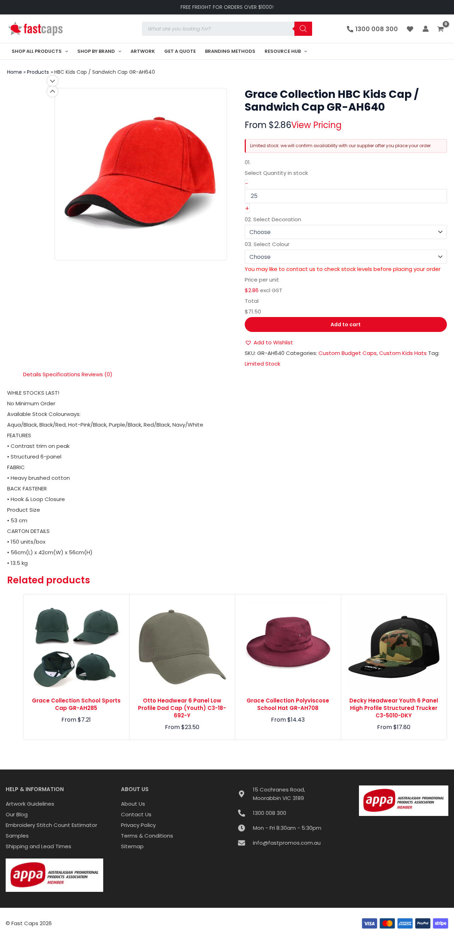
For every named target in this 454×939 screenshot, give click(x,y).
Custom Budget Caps (348, 353)
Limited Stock (262, 363)
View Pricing (316, 125)
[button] (65, 51)
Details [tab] (32, 374)
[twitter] (411, 29)
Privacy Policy (138, 825)
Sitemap (132, 846)
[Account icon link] (425, 29)
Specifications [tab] (61, 374)
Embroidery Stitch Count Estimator (51, 825)
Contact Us (136, 814)
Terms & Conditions (147, 835)
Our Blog (17, 814)
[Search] (303, 29)
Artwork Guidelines (30, 803)
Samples (17, 835)
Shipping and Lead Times (38, 846)
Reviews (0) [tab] (97, 374)
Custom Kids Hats (403, 353)
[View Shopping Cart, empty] (441, 29)
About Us (133, 803)
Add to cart (346, 324)
